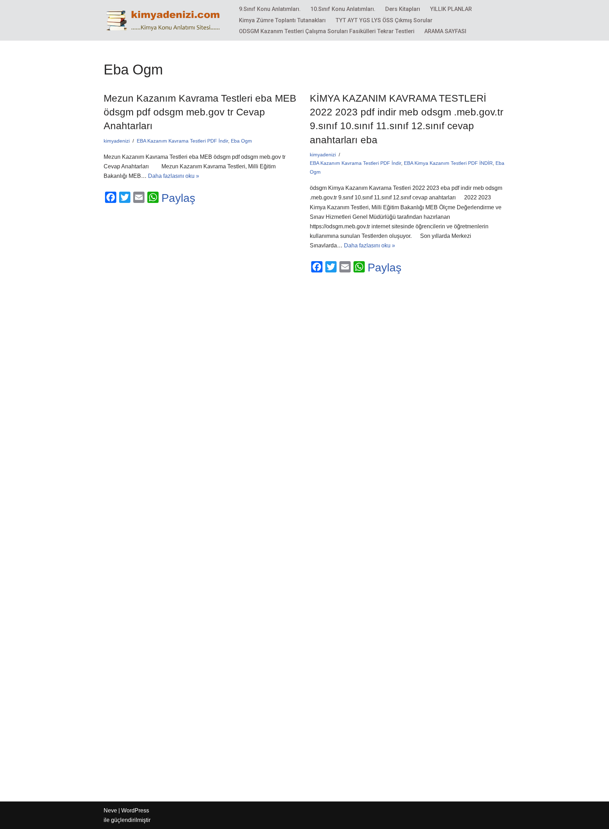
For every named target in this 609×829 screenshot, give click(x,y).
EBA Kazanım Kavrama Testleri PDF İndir (182, 141)
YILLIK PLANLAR (451, 9)
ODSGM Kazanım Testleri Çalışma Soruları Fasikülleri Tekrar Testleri (326, 31)
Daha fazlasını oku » (173, 176)
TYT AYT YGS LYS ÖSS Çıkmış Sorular (384, 20)
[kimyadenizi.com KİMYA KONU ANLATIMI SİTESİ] (165, 20)
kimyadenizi (117, 141)
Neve (110, 810)
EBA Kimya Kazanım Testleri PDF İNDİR (448, 163)
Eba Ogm (241, 141)
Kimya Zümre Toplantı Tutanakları (282, 20)
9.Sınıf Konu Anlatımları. (270, 9)
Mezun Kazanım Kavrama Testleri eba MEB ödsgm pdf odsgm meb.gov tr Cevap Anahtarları (200, 112)
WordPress (135, 810)
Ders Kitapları (402, 9)
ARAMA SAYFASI (445, 31)
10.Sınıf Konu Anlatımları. (342, 9)
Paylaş (178, 198)
